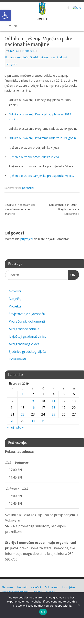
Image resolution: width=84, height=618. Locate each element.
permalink (28, 188)
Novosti (15, 291)
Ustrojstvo (11, 64)
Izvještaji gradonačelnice (27, 336)
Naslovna (7, 587)
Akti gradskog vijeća (17, 57)
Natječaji (15, 298)
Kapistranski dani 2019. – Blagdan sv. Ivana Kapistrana (64, 209)
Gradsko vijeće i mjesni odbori (48, 57)
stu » (20, 427)
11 (53, 401)
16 (33, 407)
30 (33, 421)
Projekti (15, 306)
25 (53, 414)
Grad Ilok (13, 51)
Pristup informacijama (15, 592)
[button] (5, 15)
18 (53, 407)
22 (22, 414)
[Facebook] (68, 8)
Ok (43, 612)
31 (43, 421)
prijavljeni (26, 239)
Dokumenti (17, 359)
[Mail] (76, 8)
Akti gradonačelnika (24, 329)
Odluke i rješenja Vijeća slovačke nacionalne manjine (20, 209)
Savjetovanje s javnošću (27, 314)
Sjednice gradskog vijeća (27, 351)
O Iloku (50, 592)
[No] (79, 605)
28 (12, 421)
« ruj (10, 427)
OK (71, 275)
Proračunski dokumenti (27, 321)
